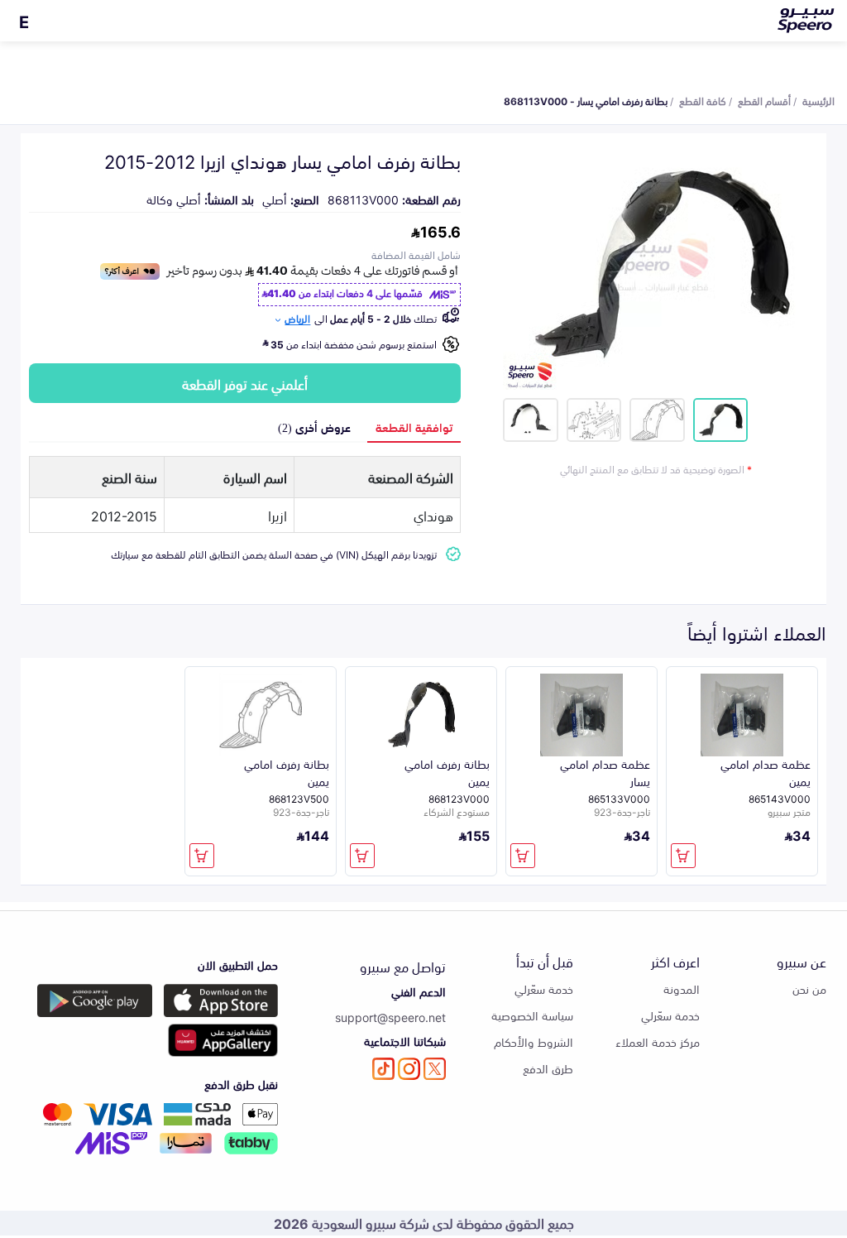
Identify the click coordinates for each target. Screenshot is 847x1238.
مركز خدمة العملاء (657, 1041)
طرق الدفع (548, 1068)
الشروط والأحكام (533, 1041)
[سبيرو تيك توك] (383, 1069)
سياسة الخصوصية (532, 1015)
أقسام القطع (764, 100)
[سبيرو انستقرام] (409, 1069)
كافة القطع (702, 100)
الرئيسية (818, 100)
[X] (435, 1069)
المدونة (681, 988)
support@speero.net (390, 1016)
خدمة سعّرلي (670, 1015)
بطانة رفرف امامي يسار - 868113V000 (586, 100)
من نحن (809, 988)
